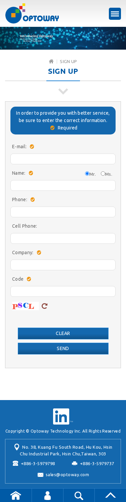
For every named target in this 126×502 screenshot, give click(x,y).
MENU (115, 14)
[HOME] (51, 61)
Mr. (92, 174)
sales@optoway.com (67, 474)
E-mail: (19, 146)
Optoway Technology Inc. (32, 13)
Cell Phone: (24, 226)
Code (18, 279)
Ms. (108, 174)
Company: (23, 252)
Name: (19, 173)
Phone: (19, 199)
